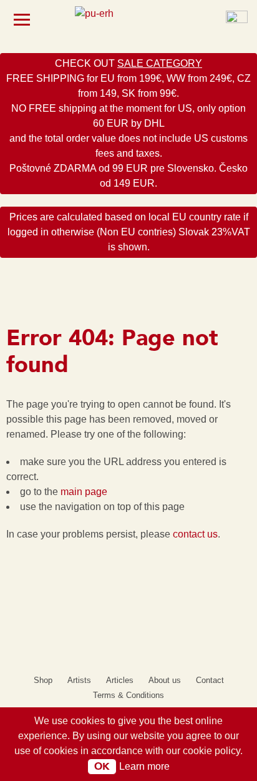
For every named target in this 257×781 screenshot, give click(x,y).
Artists (79, 680)
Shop (43, 680)
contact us (195, 534)
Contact (210, 680)
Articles (119, 680)
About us (164, 680)
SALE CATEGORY (159, 63)
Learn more (144, 766)
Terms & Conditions (128, 695)
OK (102, 767)
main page (84, 491)
